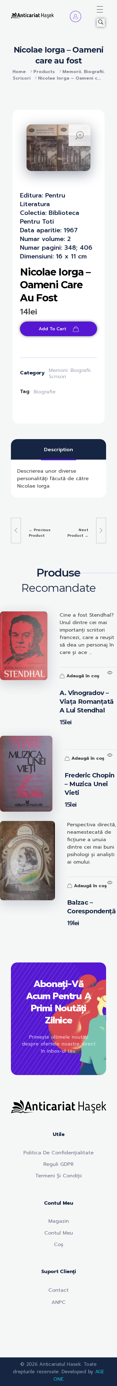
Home (19, 71)
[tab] (58, 450)
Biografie (45, 392)
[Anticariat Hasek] (32, 15)
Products (44, 71)
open (79, 135)
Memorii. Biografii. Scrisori (70, 374)
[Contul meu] (75, 16)
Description (58, 449)
